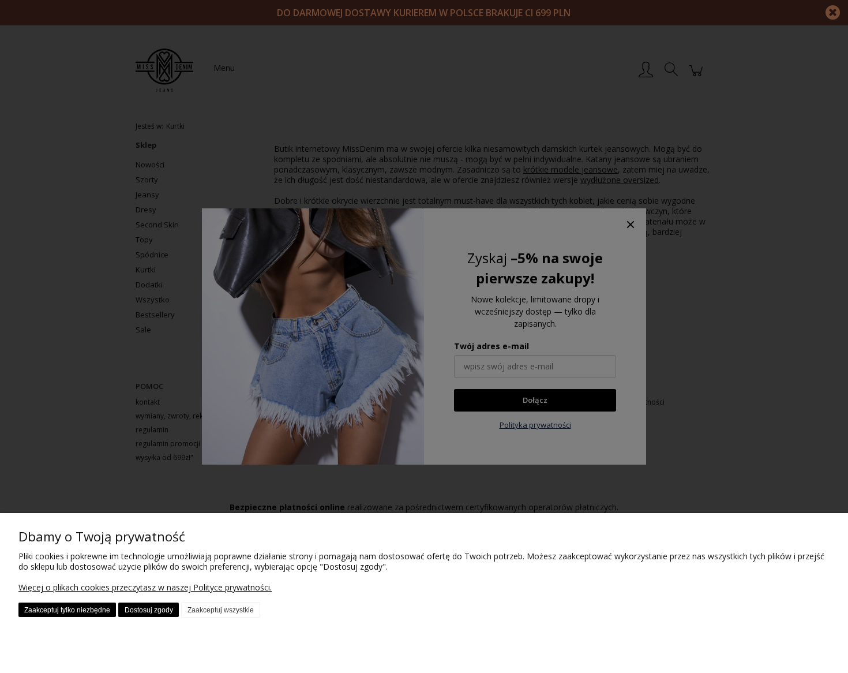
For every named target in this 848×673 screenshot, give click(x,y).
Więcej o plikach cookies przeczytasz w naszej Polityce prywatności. (145, 587)
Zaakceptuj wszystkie (220, 610)
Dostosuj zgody (149, 610)
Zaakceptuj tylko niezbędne (67, 610)
